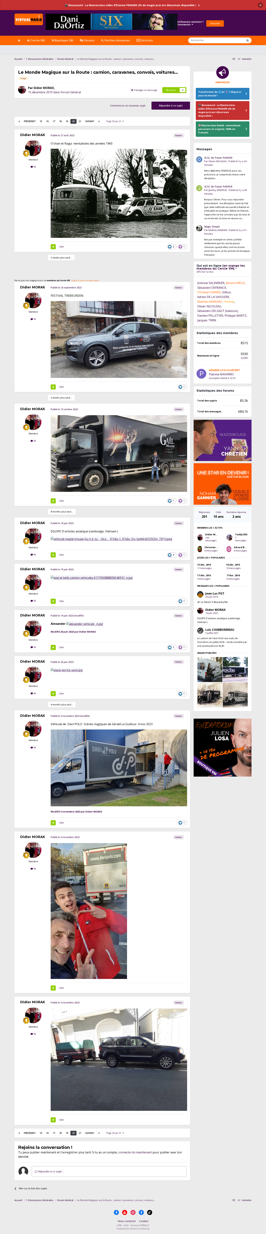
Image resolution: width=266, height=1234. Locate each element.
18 (60, 121)
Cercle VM (37, 40)
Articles (147, 40)
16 (47, 121)
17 (54, 121)
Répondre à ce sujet (171, 105)
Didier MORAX (44, 88)
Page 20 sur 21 (114, 121)
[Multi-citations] (53, 246)
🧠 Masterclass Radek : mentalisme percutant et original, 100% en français (219, 129)
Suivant (89, 121)
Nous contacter (127, 1221)
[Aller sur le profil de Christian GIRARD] (200, 658)
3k (34, 166)
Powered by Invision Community (133, 1228)
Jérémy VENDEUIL (217, 298)
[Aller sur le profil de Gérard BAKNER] (229, 658)
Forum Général (71, 92)
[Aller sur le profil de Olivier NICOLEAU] (199, 268)
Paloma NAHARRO (221, 483)
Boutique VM (63, 40)
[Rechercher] (248, 40)
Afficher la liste (205, 380)
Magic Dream (212, 335)
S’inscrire (215, 23)
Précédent (30, 121)
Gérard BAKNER (243, 656)
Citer (61, 246)
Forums (88, 40)
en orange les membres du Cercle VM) (221, 376)
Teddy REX (241, 643)
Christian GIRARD (214, 656)
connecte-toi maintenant (135, 1152)
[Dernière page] (99, 121)
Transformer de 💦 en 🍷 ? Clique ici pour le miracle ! (219, 93)
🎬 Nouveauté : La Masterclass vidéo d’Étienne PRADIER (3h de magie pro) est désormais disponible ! (130, 5)
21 (80, 121)
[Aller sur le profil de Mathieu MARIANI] (199, 337)
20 (73, 121)
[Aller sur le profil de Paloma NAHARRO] (201, 482)
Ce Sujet (235, 40)
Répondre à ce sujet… (50, 1171)
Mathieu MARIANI (217, 338)
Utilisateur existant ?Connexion (190, 23)
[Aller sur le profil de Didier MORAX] (22, 90)
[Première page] (19, 121)
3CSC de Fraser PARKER (218, 266)
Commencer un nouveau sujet (127, 105)
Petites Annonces (117, 40)
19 (67, 121)
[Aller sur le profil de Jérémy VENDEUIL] (199, 297)
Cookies (144, 1221)
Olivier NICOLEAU (217, 270)
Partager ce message (145, 90)
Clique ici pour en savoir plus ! (85, 280)
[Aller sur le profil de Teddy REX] (230, 646)
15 (41, 121)
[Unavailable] (84, 624)
